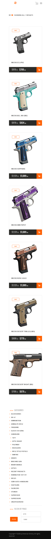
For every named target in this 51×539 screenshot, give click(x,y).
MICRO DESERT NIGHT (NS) (22, 384)
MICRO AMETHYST (18, 225)
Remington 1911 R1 (19, 475)
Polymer (15, 445)
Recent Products (18, 471)
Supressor (15, 495)
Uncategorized (17, 502)
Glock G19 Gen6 (17, 431)
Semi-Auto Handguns (19, 481)
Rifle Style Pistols (20, 451)
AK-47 (13, 417)
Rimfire (15, 455)
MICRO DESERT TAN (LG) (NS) (23, 331)
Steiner (14, 492)
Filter (14, 519)
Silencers (15, 488)
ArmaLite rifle (17, 424)
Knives (14, 458)
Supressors (16, 498)
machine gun (16, 461)
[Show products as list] (12, 15)
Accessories (16, 414)
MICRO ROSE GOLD (19, 278)
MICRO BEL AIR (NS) (19, 116)
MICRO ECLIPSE (17, 63)
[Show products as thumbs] (10, 15)
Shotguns (15, 485)
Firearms (15, 427)
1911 (14, 438)
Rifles (13, 478)
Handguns (15, 434)
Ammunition (16, 420)
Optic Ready (17, 441)
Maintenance (16, 465)
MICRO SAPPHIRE (18, 169)
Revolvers (16, 448)
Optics (13, 468)
